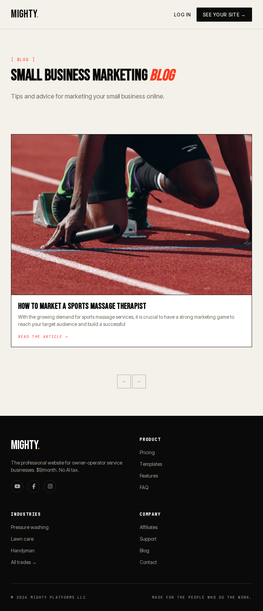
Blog (144, 550)
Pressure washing (30, 527)
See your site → (224, 14)
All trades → (24, 562)
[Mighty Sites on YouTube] (17, 486)
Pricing (147, 452)
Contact (148, 562)
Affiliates (149, 527)
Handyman (23, 550)
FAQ (144, 487)
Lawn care (22, 539)
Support (148, 539)
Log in (182, 14)
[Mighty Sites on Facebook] (33, 486)
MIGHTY (25, 14)
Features (149, 476)
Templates (151, 464)
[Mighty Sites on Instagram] (50, 486)
